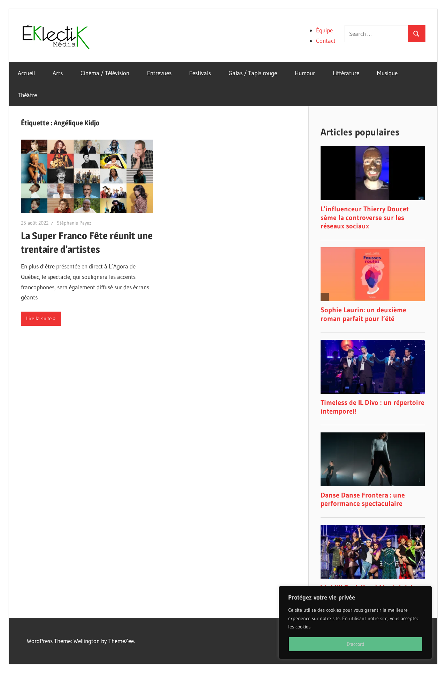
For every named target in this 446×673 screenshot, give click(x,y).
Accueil (26, 73)
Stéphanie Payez (74, 223)
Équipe (324, 30)
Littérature (346, 73)
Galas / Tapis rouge (253, 73)
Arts (58, 73)
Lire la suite (39, 318)
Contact (326, 40)
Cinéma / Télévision (104, 73)
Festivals (200, 73)
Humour (305, 73)
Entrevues (159, 73)
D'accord (355, 644)
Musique (387, 73)
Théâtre (27, 95)
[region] (355, 622)
